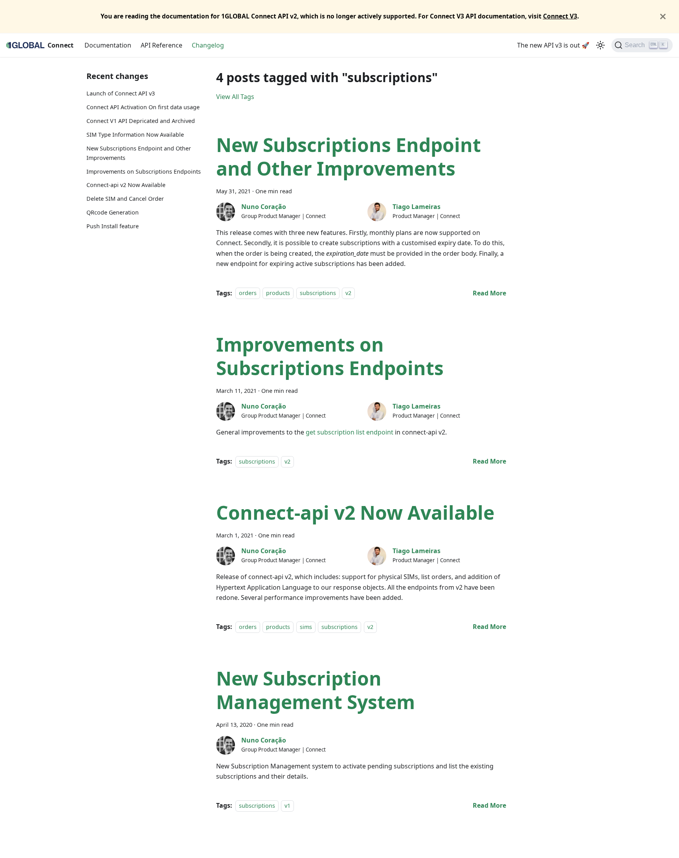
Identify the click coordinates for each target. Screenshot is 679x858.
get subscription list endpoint (349, 432)
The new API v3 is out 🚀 (553, 45)
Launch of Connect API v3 (120, 93)
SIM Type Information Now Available (135, 134)
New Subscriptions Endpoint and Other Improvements (138, 153)
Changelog (208, 45)
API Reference (161, 45)
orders (248, 293)
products (278, 293)
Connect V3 (560, 16)
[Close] (663, 16)
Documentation (107, 45)
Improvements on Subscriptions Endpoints (143, 171)
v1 (287, 805)
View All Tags (235, 96)
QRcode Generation (112, 212)
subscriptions (318, 293)
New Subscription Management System (315, 690)
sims (306, 627)
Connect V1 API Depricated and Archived (140, 121)
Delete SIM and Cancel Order (125, 198)
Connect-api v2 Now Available (125, 185)
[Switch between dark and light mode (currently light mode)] (600, 45)
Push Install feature (112, 226)
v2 (348, 293)
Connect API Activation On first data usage (143, 107)
